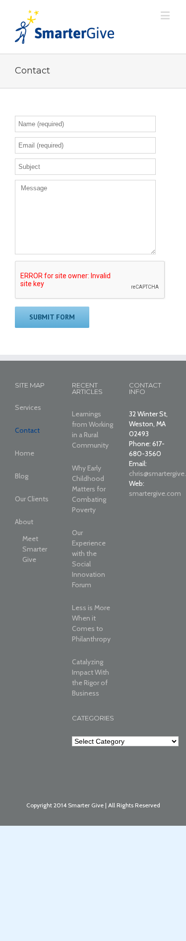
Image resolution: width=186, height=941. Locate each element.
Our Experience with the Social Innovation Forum (89, 558)
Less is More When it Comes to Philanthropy (91, 623)
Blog (21, 475)
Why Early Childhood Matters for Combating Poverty (89, 489)
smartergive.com (155, 493)
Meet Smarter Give (34, 549)
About (24, 521)
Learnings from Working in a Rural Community (92, 429)
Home (24, 453)
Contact (27, 430)
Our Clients (32, 498)
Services (28, 407)
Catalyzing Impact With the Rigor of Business (90, 677)
